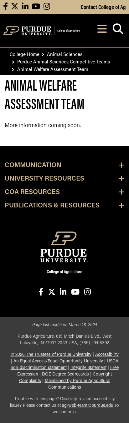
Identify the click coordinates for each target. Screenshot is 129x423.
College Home (24, 53)
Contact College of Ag (103, 6)
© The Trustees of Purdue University (51, 354)
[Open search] (118, 31)
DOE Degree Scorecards (65, 374)
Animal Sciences (64, 53)
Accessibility (107, 354)
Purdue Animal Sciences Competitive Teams (63, 61)
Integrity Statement (88, 368)
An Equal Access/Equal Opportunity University (58, 361)
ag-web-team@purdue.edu (87, 405)
